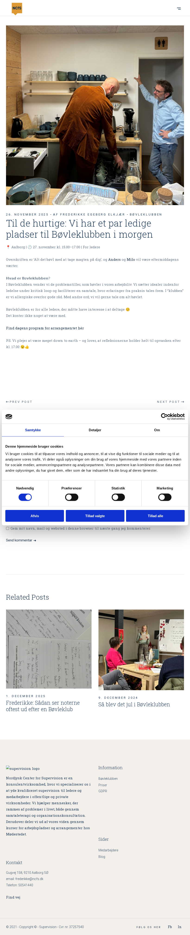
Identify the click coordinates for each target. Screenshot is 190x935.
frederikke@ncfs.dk (29, 879)
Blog (101, 857)
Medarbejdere (108, 850)
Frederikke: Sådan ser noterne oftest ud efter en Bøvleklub (43, 706)
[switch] (71, 497)
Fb (170, 926)
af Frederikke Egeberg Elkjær (89, 214)
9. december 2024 (118, 697)
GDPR (102, 791)
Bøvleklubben (146, 214)
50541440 (25, 885)
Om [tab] (157, 430)
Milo (131, 259)
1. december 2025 (26, 696)
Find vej (13, 897)
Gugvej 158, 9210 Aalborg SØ (27, 872)
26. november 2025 (27, 214)
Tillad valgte (95, 516)
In (180, 926)
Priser (102, 785)
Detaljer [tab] (95, 430)
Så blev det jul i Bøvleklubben (134, 704)
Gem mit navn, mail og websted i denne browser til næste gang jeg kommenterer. (80, 528)
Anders (114, 259)
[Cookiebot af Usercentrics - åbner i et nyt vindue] (164, 416)
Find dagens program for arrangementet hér (45, 328)
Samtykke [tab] (33, 430)
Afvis (35, 516)
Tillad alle (155, 516)
